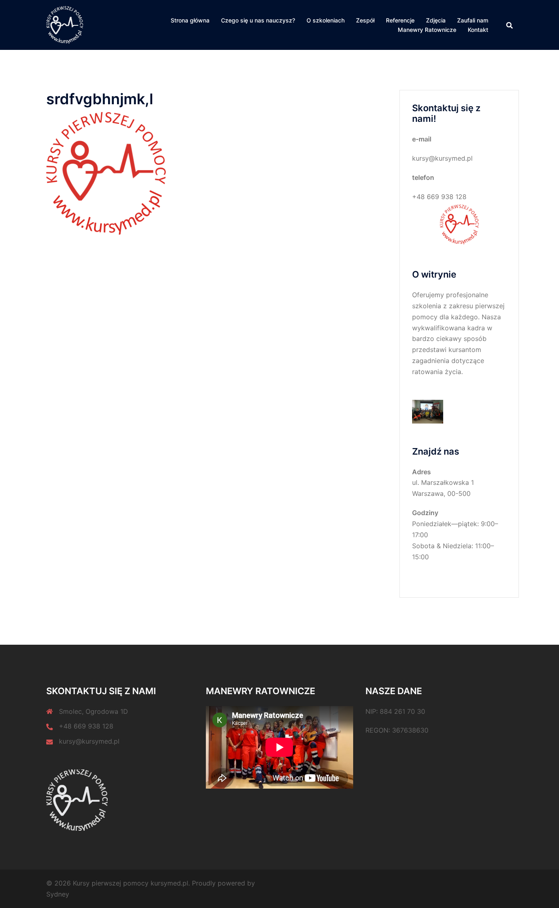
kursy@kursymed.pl (89, 741)
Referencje (400, 20)
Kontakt (478, 29)
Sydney (57, 894)
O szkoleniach (326, 20)
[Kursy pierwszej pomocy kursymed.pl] (64, 24)
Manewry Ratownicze (427, 29)
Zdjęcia (436, 20)
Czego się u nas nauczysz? (258, 20)
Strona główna (190, 20)
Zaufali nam (472, 20)
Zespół (365, 20)
